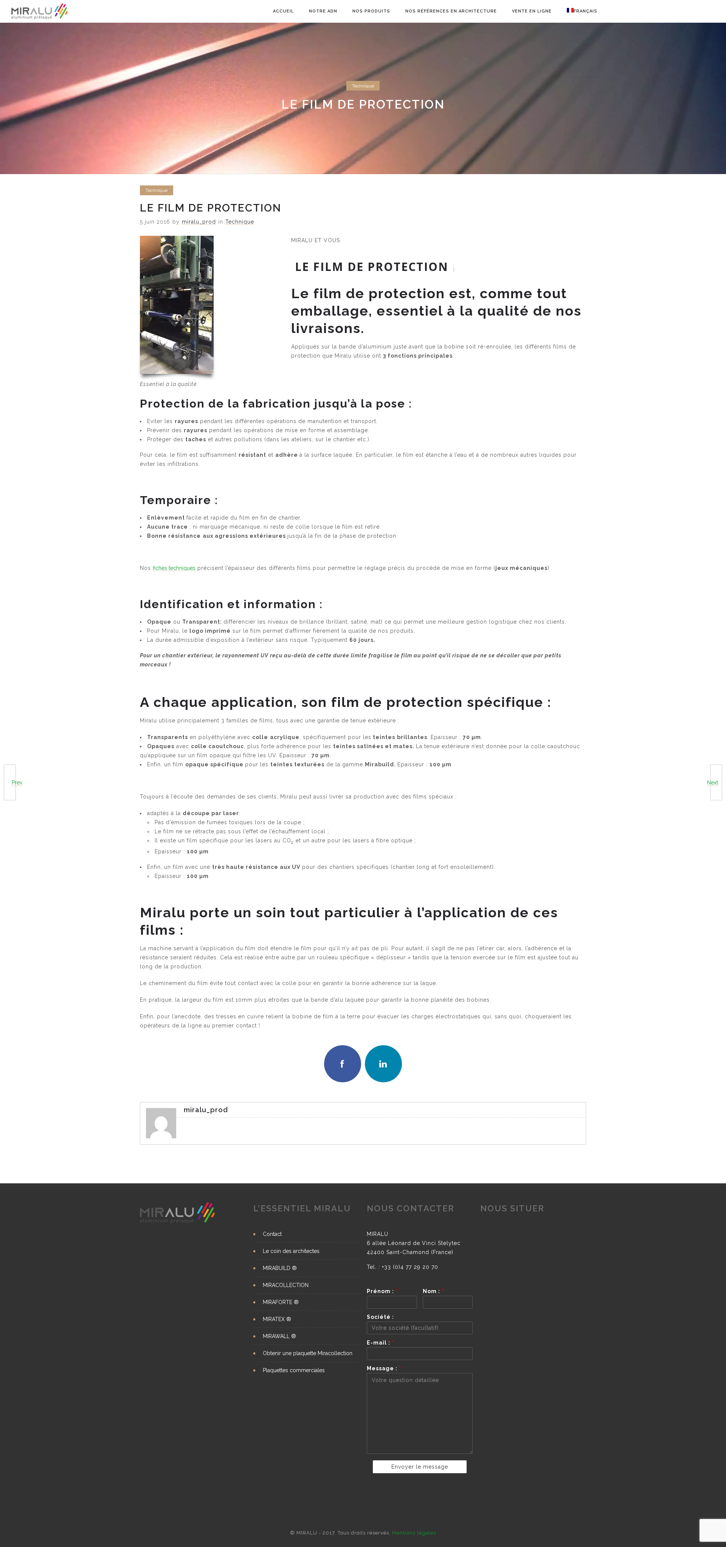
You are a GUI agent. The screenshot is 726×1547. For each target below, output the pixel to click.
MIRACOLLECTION (286, 1285)
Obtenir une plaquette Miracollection (307, 1353)
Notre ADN (323, 11)
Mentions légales (414, 1533)
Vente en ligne (532, 11)
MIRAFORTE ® (281, 1302)
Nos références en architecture (451, 11)
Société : (380, 1317)
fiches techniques (174, 568)
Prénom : (382, 1291)
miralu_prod (199, 222)
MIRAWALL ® (279, 1336)
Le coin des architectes (291, 1251)
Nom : (433, 1291)
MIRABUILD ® (280, 1268)
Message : (384, 1368)
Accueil (283, 11)
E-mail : (380, 1343)
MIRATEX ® (277, 1319)
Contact (272, 1234)
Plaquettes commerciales (294, 1370)
